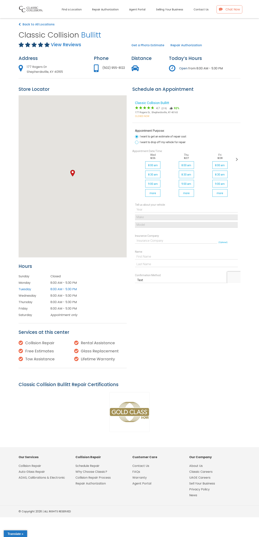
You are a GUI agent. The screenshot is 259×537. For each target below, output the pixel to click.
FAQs (136, 472)
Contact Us (140, 466)
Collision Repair (30, 466)
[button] (72, 173)
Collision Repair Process (93, 477)
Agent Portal (141, 483)
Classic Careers (201, 472)
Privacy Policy (199, 489)
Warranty (139, 477)
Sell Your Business (202, 483)
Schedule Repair (87, 466)
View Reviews (66, 45)
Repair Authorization (186, 45)
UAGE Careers (199, 477)
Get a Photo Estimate (147, 45)
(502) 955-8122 (113, 68)
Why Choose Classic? (91, 472)
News (193, 495)
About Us (196, 466)
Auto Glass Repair (32, 472)
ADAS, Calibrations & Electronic (42, 477)
